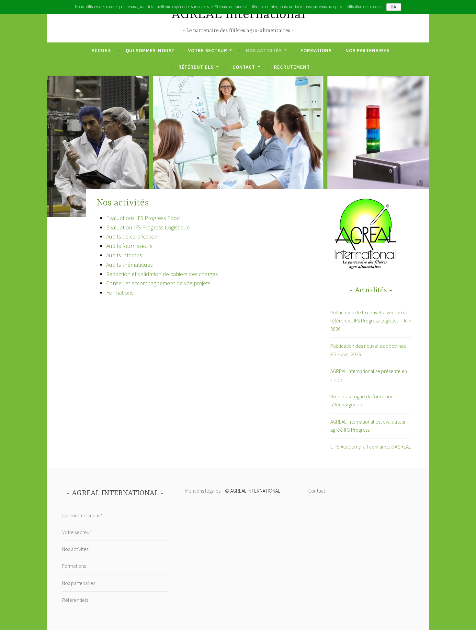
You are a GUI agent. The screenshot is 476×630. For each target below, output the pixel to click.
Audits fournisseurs (129, 246)
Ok (394, 7)
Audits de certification (132, 236)
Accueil (102, 50)
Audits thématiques (129, 264)
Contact (243, 67)
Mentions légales (203, 490)
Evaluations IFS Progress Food (143, 218)
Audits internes (124, 255)
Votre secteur (207, 50)
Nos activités (264, 50)
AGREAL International (238, 14)
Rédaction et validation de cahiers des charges (162, 274)
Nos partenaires (367, 50)
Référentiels (196, 67)
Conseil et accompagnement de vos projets (158, 283)
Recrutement (292, 67)
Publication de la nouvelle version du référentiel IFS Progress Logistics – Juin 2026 (370, 320)
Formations (316, 50)
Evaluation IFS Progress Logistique (148, 227)
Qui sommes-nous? (150, 50)
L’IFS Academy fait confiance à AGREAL (370, 446)
